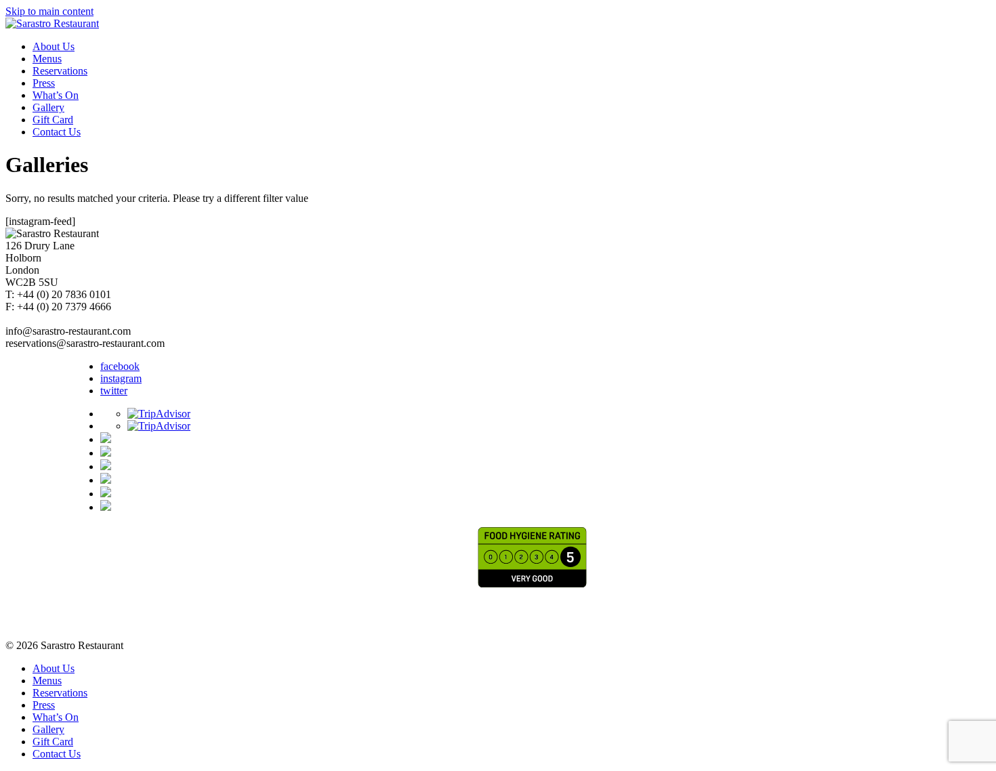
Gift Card (53, 119)
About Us (54, 46)
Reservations (60, 71)
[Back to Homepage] (52, 23)
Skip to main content (49, 11)
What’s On (56, 95)
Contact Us (57, 132)
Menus (47, 58)
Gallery (48, 107)
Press (44, 83)
